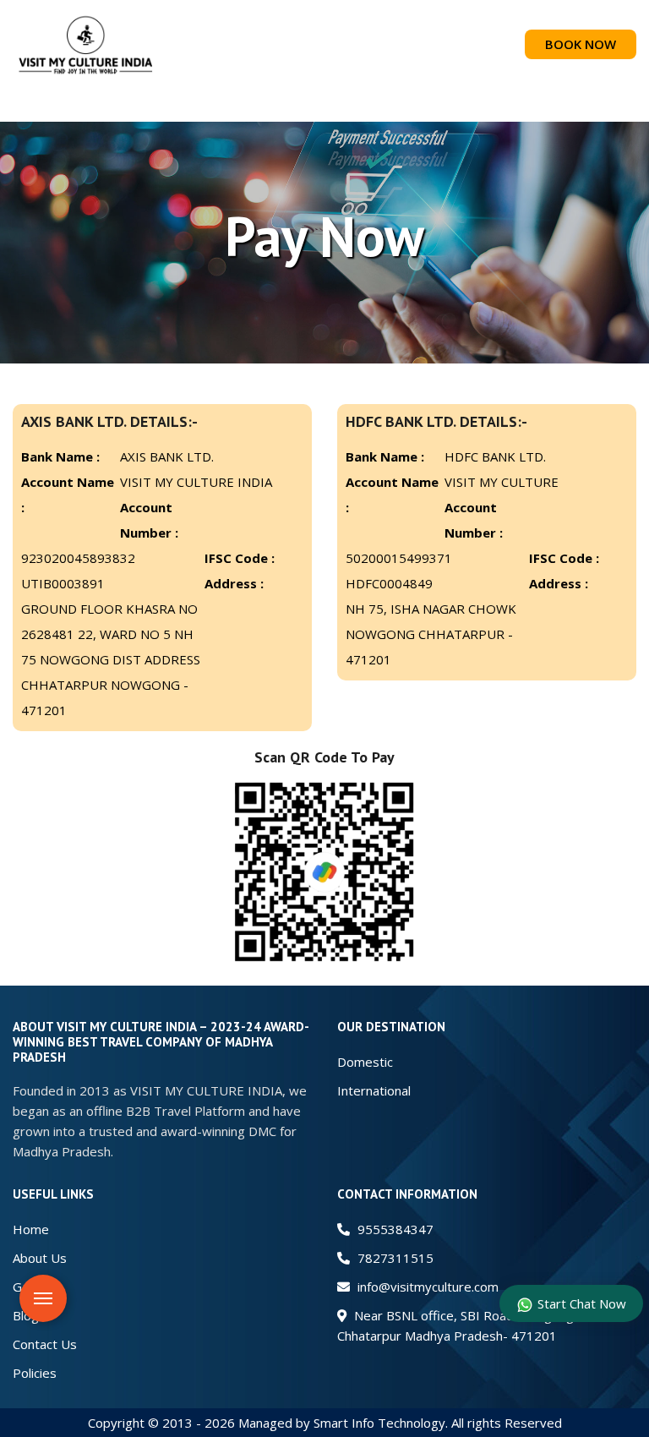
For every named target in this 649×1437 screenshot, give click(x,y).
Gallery (33, 1286)
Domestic (365, 1061)
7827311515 (394, 1257)
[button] (324, 105)
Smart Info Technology (379, 1422)
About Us (40, 1257)
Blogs (29, 1315)
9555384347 (394, 1229)
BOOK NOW (580, 44)
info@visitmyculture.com (426, 1286)
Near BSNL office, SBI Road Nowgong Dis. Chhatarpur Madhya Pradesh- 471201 (467, 1325)
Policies (35, 1372)
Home (31, 1229)
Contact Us (45, 1344)
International (374, 1090)
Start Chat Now (581, 1303)
